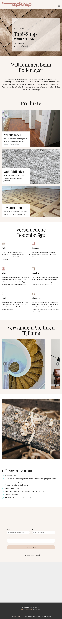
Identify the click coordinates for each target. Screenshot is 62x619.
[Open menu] (59, 5)
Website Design (19, 616)
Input (8, 538)
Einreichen (31, 547)
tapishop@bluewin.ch (26, 609)
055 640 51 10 (19, 44)
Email (8, 529)
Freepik (37, 555)
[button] (4, 364)
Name (34, 529)
